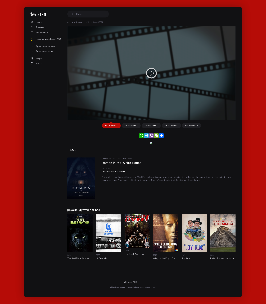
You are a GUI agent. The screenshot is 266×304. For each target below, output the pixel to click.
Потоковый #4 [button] (171, 125)
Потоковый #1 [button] (111, 125)
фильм (70, 22)
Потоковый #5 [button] (191, 125)
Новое (39, 22)
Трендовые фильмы (45, 46)
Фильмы (40, 27)
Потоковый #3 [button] (151, 125)
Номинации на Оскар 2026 (48, 39)
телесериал (42, 32)
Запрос (39, 58)
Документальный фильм (113, 171)
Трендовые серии (44, 51)
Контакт (40, 63)
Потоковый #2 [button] (131, 125)
